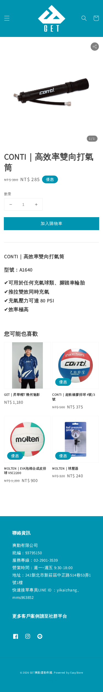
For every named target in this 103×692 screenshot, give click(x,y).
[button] (7, 18)
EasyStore (76, 672)
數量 (8, 194)
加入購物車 (52, 223)
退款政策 (51, 681)
